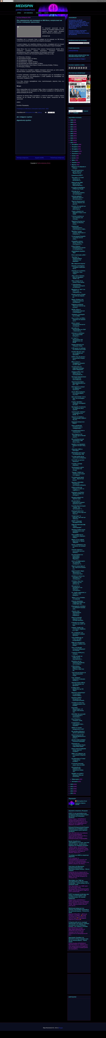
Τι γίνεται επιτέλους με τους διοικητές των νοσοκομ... (78, 218)
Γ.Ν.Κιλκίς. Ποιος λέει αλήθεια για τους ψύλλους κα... (77, 582)
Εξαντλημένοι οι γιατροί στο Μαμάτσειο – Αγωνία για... (78, 388)
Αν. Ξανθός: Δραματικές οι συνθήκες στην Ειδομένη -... (79, 594)
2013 (71, 788)
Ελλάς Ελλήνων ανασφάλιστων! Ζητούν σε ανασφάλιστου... (78, 248)
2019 (71, 135)
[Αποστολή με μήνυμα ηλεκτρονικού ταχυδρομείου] (48, 112)
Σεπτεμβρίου (75, 151)
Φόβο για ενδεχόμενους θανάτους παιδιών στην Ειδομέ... (79, 644)
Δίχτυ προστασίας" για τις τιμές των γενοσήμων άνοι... (79, 398)
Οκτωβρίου (75, 149)
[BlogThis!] (50, 112)
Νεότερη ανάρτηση (22, 157)
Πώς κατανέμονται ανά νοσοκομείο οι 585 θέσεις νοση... (78, 441)
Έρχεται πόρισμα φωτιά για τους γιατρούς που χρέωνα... (78, 203)
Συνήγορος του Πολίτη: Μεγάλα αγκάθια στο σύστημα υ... (78, 494)
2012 (71, 791)
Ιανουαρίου (75, 781)
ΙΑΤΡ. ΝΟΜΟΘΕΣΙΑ (28, 12)
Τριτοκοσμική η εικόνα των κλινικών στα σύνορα (78, 469)
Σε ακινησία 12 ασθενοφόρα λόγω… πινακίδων (78, 724)
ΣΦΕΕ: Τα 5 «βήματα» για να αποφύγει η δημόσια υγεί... (78, 755)
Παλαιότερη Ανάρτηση (57, 157)
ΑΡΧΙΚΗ (19, 12)
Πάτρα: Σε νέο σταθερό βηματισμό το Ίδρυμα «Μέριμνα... (78, 541)
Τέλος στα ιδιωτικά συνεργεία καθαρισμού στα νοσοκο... (78, 649)
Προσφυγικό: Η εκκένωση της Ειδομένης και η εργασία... (79, 408)
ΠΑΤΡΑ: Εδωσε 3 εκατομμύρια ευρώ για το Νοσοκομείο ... (78, 311)
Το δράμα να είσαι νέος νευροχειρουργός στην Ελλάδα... (78, 704)
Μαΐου (73, 160)
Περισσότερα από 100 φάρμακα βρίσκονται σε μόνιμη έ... (79, 736)
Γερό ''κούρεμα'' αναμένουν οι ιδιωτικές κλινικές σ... (78, 679)
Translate (75, 112)
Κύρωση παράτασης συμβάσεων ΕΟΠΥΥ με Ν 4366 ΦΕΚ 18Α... (78, 602)
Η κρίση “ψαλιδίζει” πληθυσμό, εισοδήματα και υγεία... (78, 403)
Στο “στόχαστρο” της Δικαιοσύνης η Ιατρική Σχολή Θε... (78, 634)
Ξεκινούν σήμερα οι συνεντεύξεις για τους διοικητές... (78, 551)
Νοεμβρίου (75, 146)
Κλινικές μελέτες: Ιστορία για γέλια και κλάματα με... (78, 296)
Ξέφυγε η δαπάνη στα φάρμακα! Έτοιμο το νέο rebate (79, 213)
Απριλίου (74, 162)
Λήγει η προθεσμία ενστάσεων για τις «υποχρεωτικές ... (77, 427)
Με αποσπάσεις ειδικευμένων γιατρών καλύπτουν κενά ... (78, 502)
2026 (71, 120)
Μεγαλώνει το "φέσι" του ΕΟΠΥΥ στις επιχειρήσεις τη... (78, 291)
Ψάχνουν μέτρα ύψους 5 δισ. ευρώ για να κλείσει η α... (79, 567)
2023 (71, 126)
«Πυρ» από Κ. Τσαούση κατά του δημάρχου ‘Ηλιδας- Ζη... (78, 277)
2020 (71, 133)
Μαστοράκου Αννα (82, 801)
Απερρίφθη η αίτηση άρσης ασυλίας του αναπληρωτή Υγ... (77, 243)
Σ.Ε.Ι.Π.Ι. (46, 12)
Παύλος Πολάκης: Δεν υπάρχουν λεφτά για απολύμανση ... (78, 301)
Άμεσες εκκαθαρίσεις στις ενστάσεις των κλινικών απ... (79, 546)
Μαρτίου (74, 164)
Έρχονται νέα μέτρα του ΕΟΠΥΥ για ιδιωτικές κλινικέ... (78, 223)
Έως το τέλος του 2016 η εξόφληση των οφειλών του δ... (78, 319)
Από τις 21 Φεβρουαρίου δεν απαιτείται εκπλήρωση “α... (78, 562)
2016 (71, 142)
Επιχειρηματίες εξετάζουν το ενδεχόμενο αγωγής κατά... (78, 608)
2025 (71, 122)
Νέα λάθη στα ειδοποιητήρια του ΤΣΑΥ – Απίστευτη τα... (79, 330)
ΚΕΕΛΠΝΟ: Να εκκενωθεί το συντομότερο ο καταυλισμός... (78, 715)
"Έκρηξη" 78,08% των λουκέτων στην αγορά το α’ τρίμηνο (78, 474)
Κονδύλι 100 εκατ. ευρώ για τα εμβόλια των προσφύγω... (78, 353)
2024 (71, 124)
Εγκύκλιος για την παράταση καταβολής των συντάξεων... (78, 663)
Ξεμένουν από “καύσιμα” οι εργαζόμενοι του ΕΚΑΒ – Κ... (78, 413)
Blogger (61, 1027)
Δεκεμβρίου (75, 144)
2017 (71, 140)
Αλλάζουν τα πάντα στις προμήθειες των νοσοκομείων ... (78, 577)
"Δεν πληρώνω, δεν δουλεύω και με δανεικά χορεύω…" (79, 436)
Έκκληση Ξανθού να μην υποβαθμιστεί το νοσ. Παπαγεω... (78, 531)
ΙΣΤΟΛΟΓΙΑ (38, 12)
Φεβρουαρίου (75, 779)
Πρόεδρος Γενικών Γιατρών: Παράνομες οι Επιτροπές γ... (78, 233)
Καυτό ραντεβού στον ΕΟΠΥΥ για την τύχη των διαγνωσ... (79, 512)
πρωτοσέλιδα (77, 103)
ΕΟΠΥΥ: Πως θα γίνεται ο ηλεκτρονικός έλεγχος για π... (78, 358)
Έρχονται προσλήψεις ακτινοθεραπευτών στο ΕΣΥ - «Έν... (78, 383)
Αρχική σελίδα (39, 157)
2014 (71, 786)
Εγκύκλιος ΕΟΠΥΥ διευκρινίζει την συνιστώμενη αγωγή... (78, 699)
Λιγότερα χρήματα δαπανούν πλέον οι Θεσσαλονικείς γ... (77, 198)
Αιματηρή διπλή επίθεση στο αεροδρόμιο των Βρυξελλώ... (78, 684)
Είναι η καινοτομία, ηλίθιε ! (79, 255)
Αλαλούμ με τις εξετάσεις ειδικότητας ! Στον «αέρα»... (78, 272)
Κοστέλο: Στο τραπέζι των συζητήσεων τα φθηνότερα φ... (79, 208)
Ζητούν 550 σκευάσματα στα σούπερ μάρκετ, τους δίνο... (78, 393)
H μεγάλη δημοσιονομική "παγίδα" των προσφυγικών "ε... (78, 507)
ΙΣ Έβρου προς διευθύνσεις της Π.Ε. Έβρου (78, 689)
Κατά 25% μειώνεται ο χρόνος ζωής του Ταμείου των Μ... (78, 172)
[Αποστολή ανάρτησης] (46, 112)
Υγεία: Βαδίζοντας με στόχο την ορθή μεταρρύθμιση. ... (77, 639)
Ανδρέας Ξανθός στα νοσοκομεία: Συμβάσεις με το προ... (79, 629)
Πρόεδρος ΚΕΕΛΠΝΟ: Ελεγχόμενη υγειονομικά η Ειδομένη (79, 484)
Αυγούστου (75, 153)
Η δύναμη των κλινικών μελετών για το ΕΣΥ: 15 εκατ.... (78, 624)
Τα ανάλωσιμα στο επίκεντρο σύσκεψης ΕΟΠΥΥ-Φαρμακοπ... (78, 368)
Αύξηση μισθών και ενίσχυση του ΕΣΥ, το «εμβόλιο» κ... (78, 489)
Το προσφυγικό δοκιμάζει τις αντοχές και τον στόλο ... (78, 238)
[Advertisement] (79, 962)
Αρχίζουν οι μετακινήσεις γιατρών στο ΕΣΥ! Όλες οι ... (78, 446)
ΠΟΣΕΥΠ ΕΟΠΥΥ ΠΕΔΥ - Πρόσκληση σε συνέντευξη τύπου (78, 572)
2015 (71, 784)
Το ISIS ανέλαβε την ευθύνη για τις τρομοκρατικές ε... (77, 658)
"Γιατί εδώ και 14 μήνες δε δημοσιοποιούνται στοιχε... (79, 674)
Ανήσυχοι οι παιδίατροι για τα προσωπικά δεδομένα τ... (78, 334)
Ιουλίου (74, 155)
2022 (71, 129)
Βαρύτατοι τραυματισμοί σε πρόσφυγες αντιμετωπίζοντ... (78, 694)
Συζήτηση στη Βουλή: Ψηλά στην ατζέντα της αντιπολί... (78, 306)
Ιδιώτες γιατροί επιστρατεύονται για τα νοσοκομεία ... (78, 324)
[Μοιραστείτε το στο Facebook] (52, 112)
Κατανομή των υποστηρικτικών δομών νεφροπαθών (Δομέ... (78, 745)
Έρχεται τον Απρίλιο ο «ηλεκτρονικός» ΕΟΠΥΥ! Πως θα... (79, 418)
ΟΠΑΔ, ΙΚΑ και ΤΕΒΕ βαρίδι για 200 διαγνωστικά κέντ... (77, 184)
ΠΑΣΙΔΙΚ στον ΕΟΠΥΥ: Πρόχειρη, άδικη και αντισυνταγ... (78, 775)
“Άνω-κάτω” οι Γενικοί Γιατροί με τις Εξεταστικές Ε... (78, 179)
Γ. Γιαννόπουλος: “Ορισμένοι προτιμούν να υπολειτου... (78, 286)
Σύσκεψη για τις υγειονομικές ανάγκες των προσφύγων (78, 193)
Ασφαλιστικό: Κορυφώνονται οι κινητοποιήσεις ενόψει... (79, 228)
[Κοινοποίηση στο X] (51, 112)
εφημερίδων (83, 103)
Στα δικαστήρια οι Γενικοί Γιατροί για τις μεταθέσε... (78, 760)
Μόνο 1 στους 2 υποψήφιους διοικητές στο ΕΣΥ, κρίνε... (78, 363)
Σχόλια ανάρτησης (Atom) (43, 163)
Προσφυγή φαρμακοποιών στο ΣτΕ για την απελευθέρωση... (79, 378)
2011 (71, 793)
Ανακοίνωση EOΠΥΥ (77, 175)
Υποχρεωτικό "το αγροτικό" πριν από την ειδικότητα (79, 517)
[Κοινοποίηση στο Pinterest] (54, 112)
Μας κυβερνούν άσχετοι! (78, 263)
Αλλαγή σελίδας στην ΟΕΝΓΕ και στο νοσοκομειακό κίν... (77, 373)
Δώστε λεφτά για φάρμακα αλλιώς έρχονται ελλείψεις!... (79, 750)
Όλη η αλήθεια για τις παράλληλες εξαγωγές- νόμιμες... (78, 536)
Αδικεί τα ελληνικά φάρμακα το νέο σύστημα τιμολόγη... (78, 619)
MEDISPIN (24, 6)
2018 (71, 138)
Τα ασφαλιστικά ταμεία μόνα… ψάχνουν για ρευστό (78, 479)
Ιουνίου (74, 158)
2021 (71, 131)
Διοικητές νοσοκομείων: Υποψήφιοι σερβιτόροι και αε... (78, 267)
